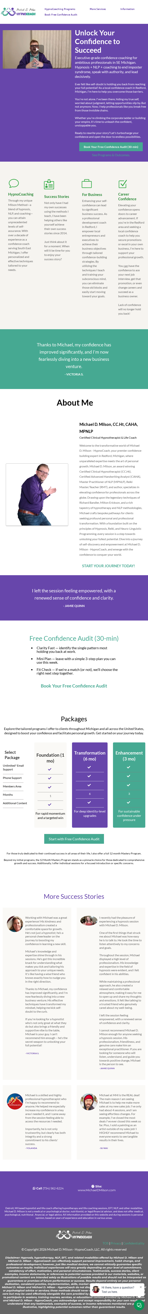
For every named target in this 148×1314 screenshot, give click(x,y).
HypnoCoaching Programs (60, 8)
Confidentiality (133, 1243)
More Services (98, 8)
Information (127, 8)
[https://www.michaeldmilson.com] (18, 12)
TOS (106, 1243)
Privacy (116, 1243)
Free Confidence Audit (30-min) (74, 638)
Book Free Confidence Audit (61, 14)
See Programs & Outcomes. (111, 155)
